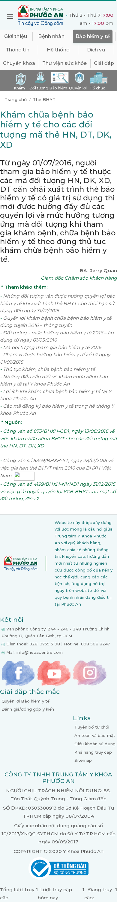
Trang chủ (15, 99)
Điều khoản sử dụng (95, 743)
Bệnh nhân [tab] (51, 36)
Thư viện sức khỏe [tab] (64, 63)
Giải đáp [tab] (104, 63)
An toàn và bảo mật (94, 735)
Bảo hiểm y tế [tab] (93, 36)
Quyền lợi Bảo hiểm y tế (26, 701)
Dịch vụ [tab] (96, 50)
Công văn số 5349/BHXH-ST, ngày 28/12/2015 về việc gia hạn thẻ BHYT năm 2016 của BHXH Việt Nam (56, 468)
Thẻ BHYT (44, 99)
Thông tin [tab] (17, 50)
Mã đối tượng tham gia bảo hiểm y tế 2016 (52, 347)
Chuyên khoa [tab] (19, 63)
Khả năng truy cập (93, 752)
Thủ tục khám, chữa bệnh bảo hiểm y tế (49, 369)
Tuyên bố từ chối (91, 727)
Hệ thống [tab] (58, 50)
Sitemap (83, 760)
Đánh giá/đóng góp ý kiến (28, 709)
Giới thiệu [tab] (15, 36)
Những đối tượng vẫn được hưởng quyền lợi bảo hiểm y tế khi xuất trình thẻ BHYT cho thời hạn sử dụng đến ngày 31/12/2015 (57, 303)
